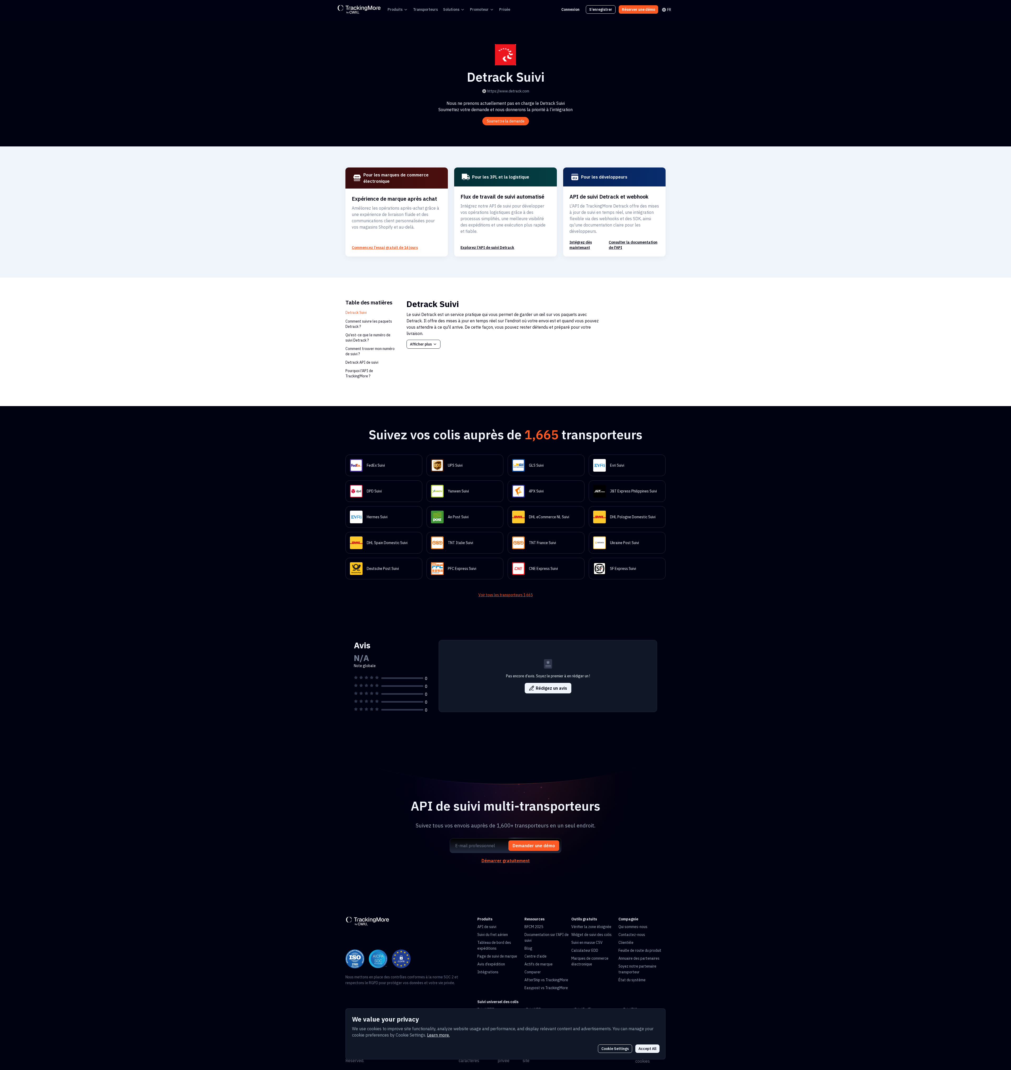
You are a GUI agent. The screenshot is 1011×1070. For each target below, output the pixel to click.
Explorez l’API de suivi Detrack (487, 247)
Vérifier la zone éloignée (591, 926)
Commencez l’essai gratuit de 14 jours (385, 247)
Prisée (504, 9)
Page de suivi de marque (497, 956)
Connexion (570, 9)
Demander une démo (534, 845)
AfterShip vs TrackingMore (546, 980)
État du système (632, 980)
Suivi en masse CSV (587, 942)
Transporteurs (425, 9)
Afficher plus (421, 344)
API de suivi (486, 926)
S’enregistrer (600, 9)
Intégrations (487, 972)
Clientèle (625, 942)
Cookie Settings (615, 1048)
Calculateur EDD (584, 950)
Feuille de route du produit (639, 950)
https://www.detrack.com (508, 91)
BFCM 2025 (533, 926)
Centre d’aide (535, 956)
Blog (528, 948)
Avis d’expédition (491, 964)
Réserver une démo (638, 9)
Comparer (532, 972)
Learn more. (438, 1035)
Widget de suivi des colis (591, 934)
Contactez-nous (631, 934)
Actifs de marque (538, 964)
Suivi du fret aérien (492, 934)
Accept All (647, 1048)
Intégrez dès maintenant (580, 245)
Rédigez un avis (551, 688)
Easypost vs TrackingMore (546, 987)
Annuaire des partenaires (639, 958)
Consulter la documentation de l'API (633, 245)
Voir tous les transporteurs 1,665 (505, 595)
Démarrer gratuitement (506, 860)
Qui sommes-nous (632, 926)
